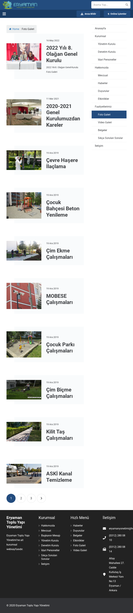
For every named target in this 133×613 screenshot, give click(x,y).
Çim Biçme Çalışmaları (59, 393)
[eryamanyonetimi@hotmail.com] (106, 528)
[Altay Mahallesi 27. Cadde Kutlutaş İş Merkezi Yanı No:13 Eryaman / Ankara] (106, 574)
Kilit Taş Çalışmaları (59, 435)
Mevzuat (103, 75)
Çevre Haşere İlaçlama (62, 163)
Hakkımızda (102, 67)
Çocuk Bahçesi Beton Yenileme (62, 208)
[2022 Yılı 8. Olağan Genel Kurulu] (23, 56)
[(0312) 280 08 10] (106, 537)
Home (15, 29)
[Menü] (4, 14)
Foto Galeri (104, 114)
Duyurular (103, 91)
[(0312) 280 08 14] (106, 549)
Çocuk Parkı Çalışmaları (60, 347)
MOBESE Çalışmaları (59, 299)
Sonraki (41, 498)
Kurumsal (100, 36)
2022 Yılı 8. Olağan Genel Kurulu (61, 54)
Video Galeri (105, 122)
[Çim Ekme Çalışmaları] (23, 251)
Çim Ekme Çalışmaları (59, 254)
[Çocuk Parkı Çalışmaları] (23, 344)
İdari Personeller (107, 59)
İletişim (99, 145)
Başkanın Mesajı (50, 535)
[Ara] (126, 5)
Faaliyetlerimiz (103, 106)
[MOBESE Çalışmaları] (23, 296)
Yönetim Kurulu (106, 44)
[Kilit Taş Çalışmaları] (23, 432)
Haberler (103, 83)
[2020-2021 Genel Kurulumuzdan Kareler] (23, 112)
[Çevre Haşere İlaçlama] (23, 160)
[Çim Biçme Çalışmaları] (23, 390)
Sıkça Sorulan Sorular (110, 138)
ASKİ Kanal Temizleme (59, 477)
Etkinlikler (103, 98)
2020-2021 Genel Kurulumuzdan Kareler (63, 115)
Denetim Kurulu (107, 51)
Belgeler (102, 130)
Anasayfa (100, 28)
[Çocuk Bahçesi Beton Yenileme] (23, 205)
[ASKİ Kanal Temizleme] (23, 474)
